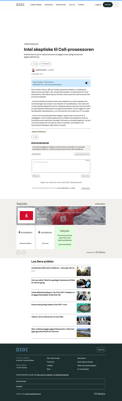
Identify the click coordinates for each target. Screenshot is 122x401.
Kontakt (19, 386)
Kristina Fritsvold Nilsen (25, 360)
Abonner (108, 5)
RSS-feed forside (53, 358)
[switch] (87, 83)
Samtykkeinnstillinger (85, 362)
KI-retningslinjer (83, 369)
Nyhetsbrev (81, 358)
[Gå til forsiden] (20, 4)
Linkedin (50, 365)
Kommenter (46, 63)
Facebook (50, 362)
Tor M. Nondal (21, 368)
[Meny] (115, 4)
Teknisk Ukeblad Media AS (32, 394)
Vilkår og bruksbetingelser (86, 365)
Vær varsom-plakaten (45, 375)
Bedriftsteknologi (31, 44)
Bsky (48, 369)
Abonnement (21, 381)
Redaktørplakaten (62, 375)
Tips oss (101, 350)
